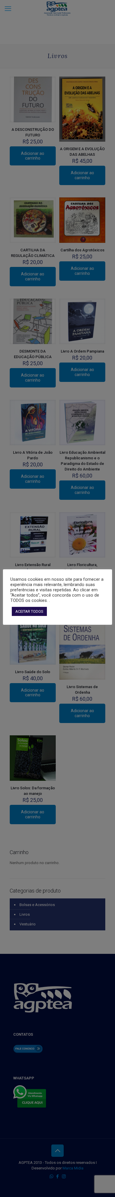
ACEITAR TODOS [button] (29, 611)
